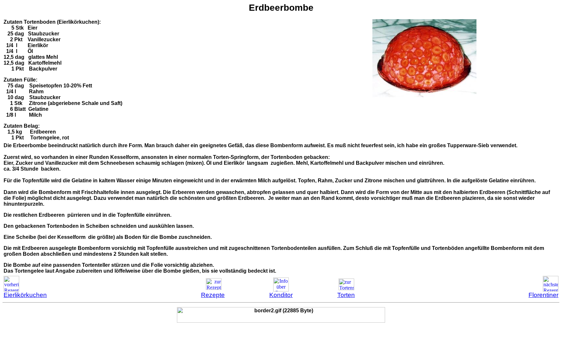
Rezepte (213, 295)
